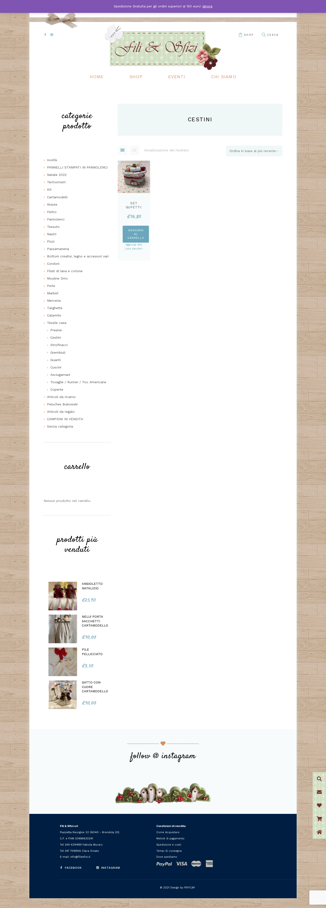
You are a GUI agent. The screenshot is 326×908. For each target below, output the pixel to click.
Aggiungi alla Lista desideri (134, 246)
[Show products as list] (134, 150)
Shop (135, 76)
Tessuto (53, 227)
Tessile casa (56, 323)
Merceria (54, 300)
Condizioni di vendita (171, 826)
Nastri (51, 234)
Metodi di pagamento (170, 838)
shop (248, 34)
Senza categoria (60, 426)
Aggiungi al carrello (135, 234)
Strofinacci (59, 345)
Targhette (55, 308)
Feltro (52, 212)
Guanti (55, 360)
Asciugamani (60, 375)
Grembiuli (57, 352)
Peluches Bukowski (62, 404)
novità (52, 160)
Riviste (52, 204)
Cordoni (53, 263)
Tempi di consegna (169, 850)
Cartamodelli (57, 197)
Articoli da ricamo (61, 397)
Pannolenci (55, 219)
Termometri (56, 182)
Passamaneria (58, 249)
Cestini (55, 337)
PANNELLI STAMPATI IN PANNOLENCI (77, 167)
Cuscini (55, 367)
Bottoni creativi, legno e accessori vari (78, 256)
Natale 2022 (57, 175)
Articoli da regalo (61, 411)
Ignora (207, 6)
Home (97, 76)
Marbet (52, 293)
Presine (56, 330)
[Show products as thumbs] (122, 150)
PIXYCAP (189, 887)
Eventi (176, 76)
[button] (319, 832)
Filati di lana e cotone (65, 271)
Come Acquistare (167, 832)
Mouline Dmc (57, 278)
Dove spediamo (166, 856)
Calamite (54, 315)
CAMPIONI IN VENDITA (65, 419)
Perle (51, 286)
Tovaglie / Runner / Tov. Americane (78, 382)
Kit (49, 189)
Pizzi (50, 241)
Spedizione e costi (168, 844)
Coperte (56, 389)
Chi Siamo (223, 76)
